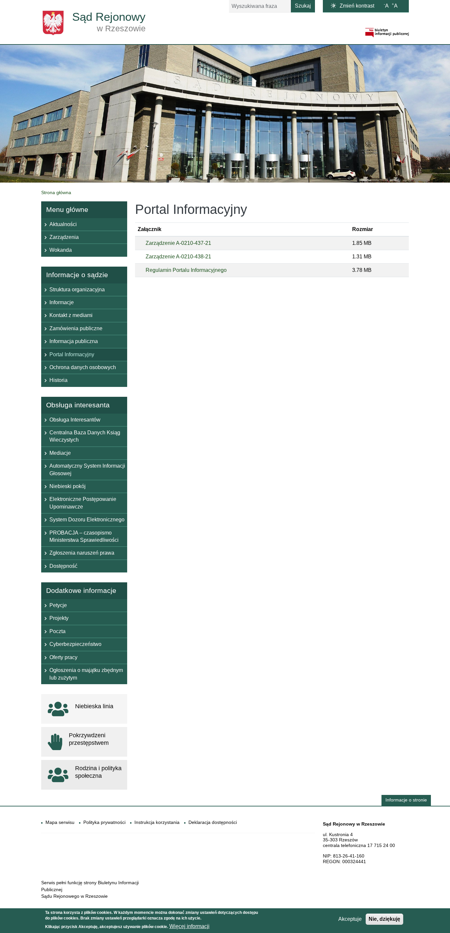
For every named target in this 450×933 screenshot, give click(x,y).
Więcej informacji (189, 926)
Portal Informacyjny (71, 354)
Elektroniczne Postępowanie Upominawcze (82, 502)
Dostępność (63, 566)
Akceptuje (350, 919)
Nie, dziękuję (384, 919)
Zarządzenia (64, 237)
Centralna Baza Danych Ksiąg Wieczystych (84, 436)
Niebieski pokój (67, 486)
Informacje (61, 302)
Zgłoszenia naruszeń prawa (81, 553)
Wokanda (60, 250)
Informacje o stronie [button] (406, 800)
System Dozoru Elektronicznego (87, 519)
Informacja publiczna (73, 341)
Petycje (58, 605)
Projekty (59, 618)
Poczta (57, 631)
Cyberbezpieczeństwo (75, 644)
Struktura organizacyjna (77, 289)
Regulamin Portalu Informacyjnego (186, 270)
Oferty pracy (63, 657)
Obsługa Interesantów (74, 420)
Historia (58, 380)
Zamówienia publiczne (75, 328)
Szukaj (303, 6)
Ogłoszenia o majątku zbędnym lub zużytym (86, 673)
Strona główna (56, 192)
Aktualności (63, 224)
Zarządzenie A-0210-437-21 (178, 243)
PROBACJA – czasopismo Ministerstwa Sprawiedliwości (84, 536)
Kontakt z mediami (71, 315)
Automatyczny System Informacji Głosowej (87, 469)
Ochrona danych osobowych (82, 367)
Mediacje (60, 453)
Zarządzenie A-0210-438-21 (178, 256)
